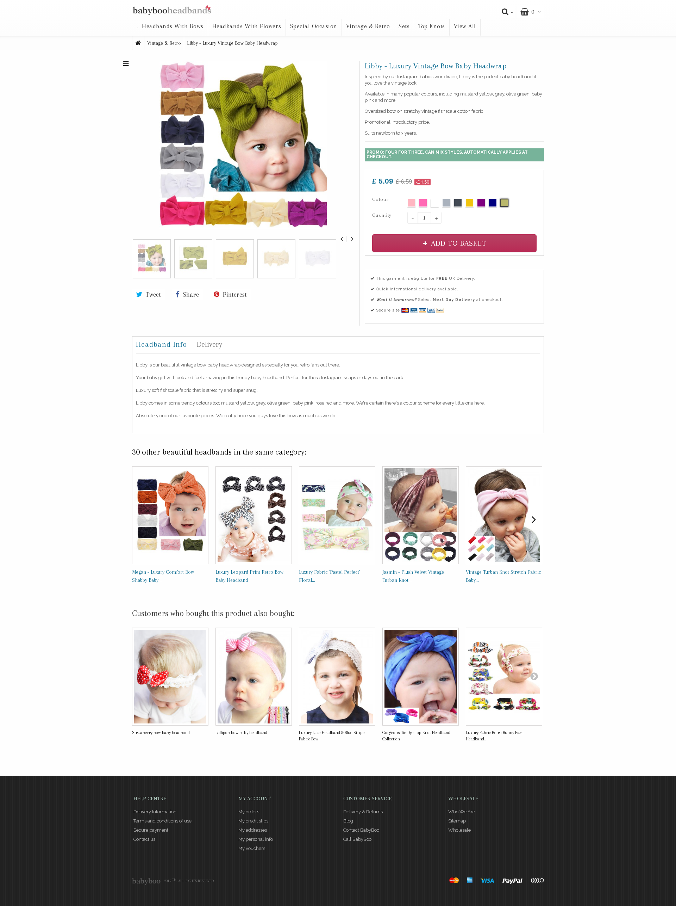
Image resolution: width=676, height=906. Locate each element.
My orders (248, 811)
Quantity (382, 215)
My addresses (252, 830)
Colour (381, 199)
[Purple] (481, 203)
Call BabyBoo (357, 839)
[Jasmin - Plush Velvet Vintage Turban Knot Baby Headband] (420, 515)
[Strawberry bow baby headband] (170, 677)
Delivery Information (154, 811)
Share (190, 294)
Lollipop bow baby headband (241, 732)
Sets (404, 26)
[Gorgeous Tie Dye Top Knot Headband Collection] (420, 677)
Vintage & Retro (368, 26)
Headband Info (161, 344)
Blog (348, 821)
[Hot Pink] (423, 203)
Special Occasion (313, 26)
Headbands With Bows (173, 26)
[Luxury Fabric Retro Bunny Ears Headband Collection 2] (504, 677)
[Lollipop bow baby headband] (253, 677)
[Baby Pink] (411, 203)
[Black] (458, 203)
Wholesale (459, 830)
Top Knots (431, 26)
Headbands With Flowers (246, 26)
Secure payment (150, 830)
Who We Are (461, 811)
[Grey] (446, 203)
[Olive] (504, 203)
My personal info (255, 839)
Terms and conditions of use (162, 821)
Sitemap (457, 821)
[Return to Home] (138, 43)
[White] (435, 203)
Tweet (152, 294)
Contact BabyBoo (361, 830)
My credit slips (253, 821)
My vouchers (251, 848)
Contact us (144, 839)
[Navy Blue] (493, 203)
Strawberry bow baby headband (161, 732)
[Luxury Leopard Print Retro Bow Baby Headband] (253, 515)
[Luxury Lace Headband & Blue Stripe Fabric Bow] (337, 677)
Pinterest (234, 294)
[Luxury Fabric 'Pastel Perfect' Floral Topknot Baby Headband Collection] (337, 515)
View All (465, 26)
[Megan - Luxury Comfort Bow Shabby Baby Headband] (170, 515)
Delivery (209, 344)
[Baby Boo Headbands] (171, 10)
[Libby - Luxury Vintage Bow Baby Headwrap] (243, 144)
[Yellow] (469, 203)
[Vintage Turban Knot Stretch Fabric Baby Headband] (504, 515)
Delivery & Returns (363, 811)
